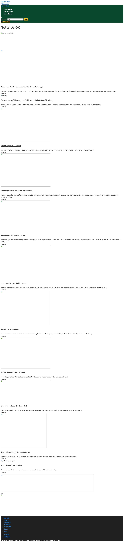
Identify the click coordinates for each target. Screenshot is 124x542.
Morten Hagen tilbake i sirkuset (13, 373)
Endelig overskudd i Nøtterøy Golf (14, 406)
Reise (6, 529)
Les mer (3, 48)
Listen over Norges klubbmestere (13, 283)
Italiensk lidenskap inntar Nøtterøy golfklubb (28, 40)
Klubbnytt (7, 524)
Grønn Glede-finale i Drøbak (11, 465)
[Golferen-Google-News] (13, 514)
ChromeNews (48, 540)
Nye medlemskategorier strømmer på (15, 452)
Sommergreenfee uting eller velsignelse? (16, 191)
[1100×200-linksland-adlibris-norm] (47, 491)
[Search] (1, 17)
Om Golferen (8, 14)
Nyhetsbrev (6, 21)
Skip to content (5, 2)
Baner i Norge (8, 11)
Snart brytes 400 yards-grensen (13, 235)
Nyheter (6, 520)
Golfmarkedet (8, 9)
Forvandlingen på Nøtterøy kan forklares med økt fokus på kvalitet (26, 100)
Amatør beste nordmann (10, 329)
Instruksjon (7, 522)
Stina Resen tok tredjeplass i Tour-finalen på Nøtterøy (21, 87)
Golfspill (6, 518)
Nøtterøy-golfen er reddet (11, 146)
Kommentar (7, 527)
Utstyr (6, 531)
